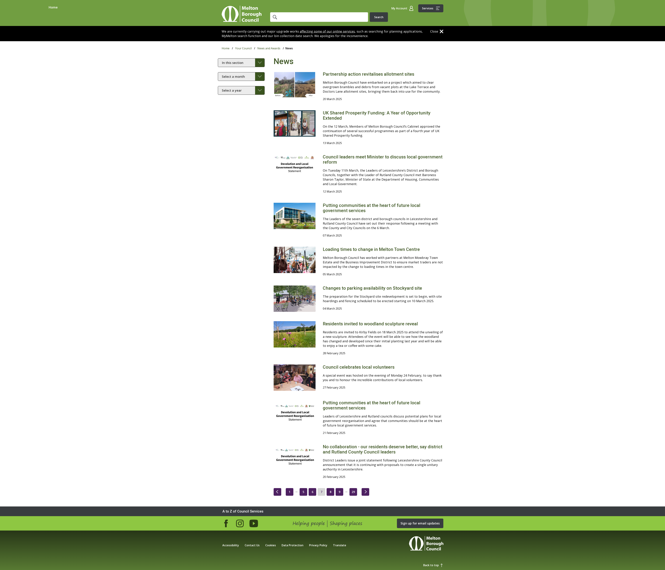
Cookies (270, 545)
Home (241, 14)
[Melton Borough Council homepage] (426, 543)
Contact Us (252, 545)
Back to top (431, 565)
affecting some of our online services (327, 31)
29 (353, 492)
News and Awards (268, 48)
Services (427, 8)
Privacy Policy (318, 545)
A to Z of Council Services (242, 511)
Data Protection (292, 545)
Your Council (243, 48)
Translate (339, 545)
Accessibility (230, 545)
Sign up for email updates (420, 523)
